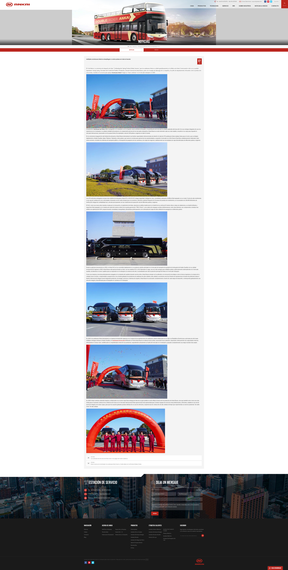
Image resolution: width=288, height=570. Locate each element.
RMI (233, 6)
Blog (85, 537)
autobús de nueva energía (137, 534)
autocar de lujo (153, 537)
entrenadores (134, 529)
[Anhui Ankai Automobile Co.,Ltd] (18, 4)
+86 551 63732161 (233, 1)
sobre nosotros (245, 6)
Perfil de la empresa (107, 529)
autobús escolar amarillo (155, 534)
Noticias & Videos (261, 6)
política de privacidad (131, 559)
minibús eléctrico (167, 533)
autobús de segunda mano (137, 540)
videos (156, 49)
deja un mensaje (276, 568)
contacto (275, 6)
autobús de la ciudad (136, 532)
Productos (202, 6)
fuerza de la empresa (120, 529)
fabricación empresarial (108, 534)
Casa (192, 6)
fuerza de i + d (119, 532)
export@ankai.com (257, 1)
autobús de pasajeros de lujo (169, 539)
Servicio (225, 6)
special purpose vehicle (136, 542)
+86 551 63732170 (223, 1)
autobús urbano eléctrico (155, 529)
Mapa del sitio (119, 559)
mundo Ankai (105, 532)
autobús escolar (134, 537)
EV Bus (132, 547)
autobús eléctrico (167, 536)
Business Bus (134, 545)
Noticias (135, 46)
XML (124, 559)
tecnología (214, 6)
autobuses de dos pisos (118, 340)
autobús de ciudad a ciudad (168, 530)
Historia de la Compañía (121, 534)
